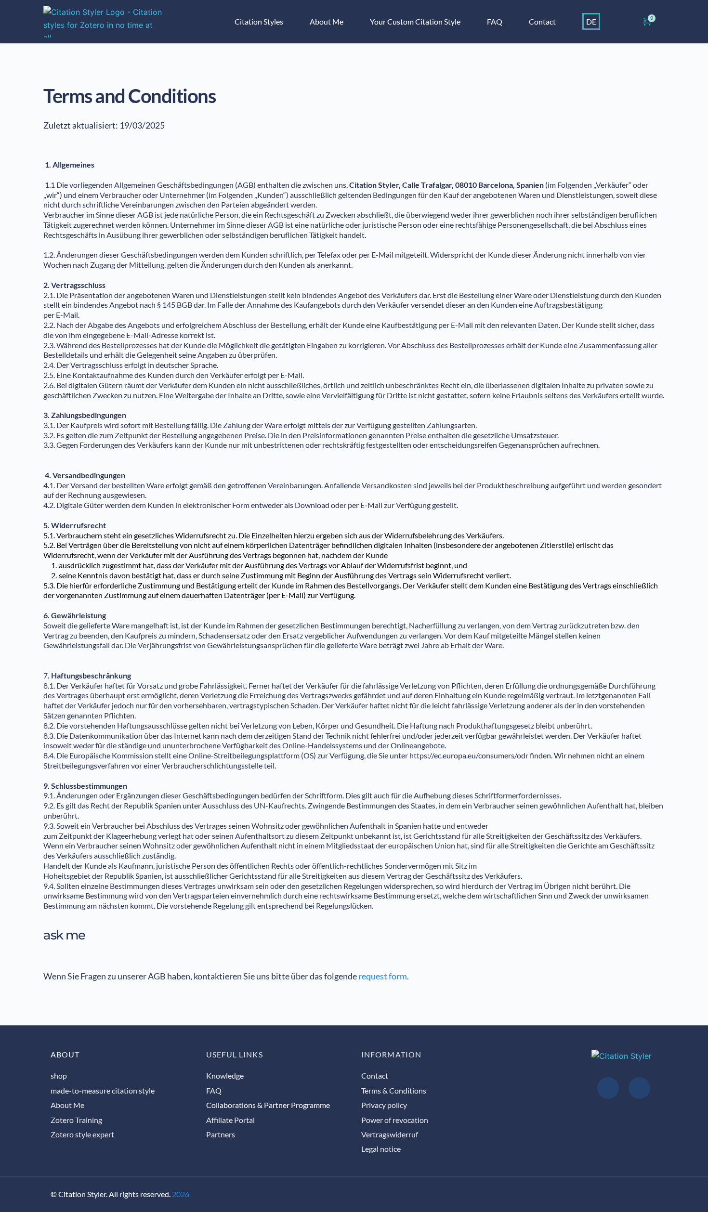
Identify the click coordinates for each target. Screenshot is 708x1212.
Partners (221, 1134)
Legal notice (381, 1148)
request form (382, 976)
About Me (67, 1104)
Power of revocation (394, 1119)
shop (59, 1075)
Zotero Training (76, 1119)
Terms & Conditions (393, 1090)
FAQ (214, 1090)
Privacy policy (384, 1104)
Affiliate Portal (230, 1119)
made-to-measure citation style (103, 1090)
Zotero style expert (82, 1134)
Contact (374, 1075)
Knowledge (225, 1075)
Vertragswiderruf (389, 1134)
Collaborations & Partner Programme (268, 1104)
